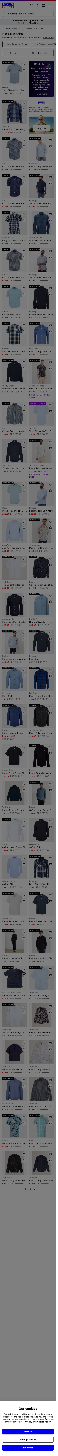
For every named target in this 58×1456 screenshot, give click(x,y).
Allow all (28, 1431)
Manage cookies (28, 1439)
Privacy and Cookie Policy (37, 1422)
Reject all (28, 1447)
